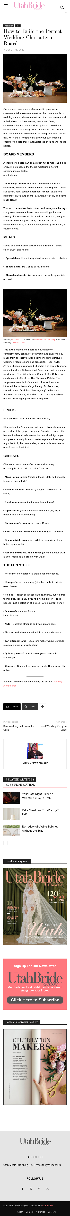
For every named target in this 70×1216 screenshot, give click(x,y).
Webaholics (54, 1164)
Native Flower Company (44, 339)
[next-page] (11, 843)
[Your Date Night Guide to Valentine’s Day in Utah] (11, 798)
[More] (42, 706)
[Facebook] (22, 1188)
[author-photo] (35, 750)
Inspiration (8, 26)
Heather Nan (17, 339)
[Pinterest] (39, 1188)
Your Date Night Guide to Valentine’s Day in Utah (37, 796)
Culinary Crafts (18, 342)
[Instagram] (31, 1188)
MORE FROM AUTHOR (20, 785)
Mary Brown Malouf (35, 762)
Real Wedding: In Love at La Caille (18, 728)
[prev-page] (5, 843)
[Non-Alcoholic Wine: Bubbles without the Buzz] (11, 830)
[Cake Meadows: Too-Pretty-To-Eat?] (11, 814)
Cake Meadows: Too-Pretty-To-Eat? (42, 812)
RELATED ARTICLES (19, 779)
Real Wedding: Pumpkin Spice (54, 728)
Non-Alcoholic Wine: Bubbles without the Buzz (40, 828)
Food (18, 26)
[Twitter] (47, 1188)
